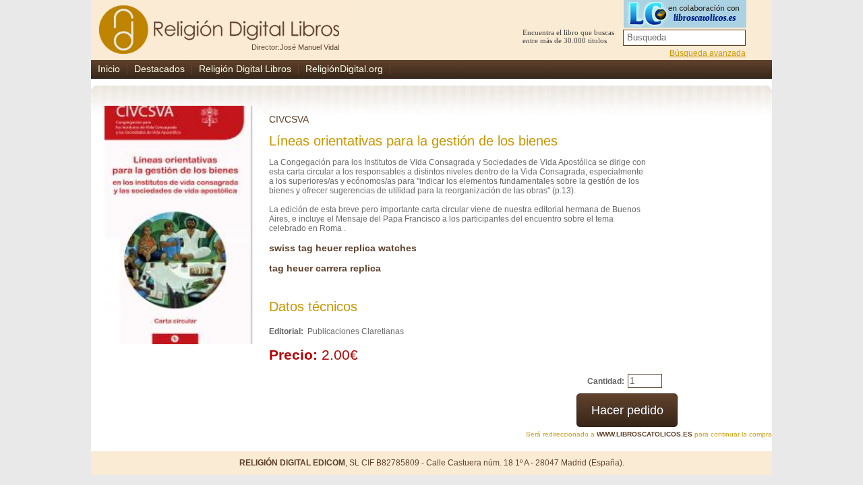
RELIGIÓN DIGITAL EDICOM (292, 462)
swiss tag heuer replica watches (343, 248)
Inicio (109, 68)
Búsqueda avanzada (707, 53)
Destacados (159, 68)
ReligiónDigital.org (344, 68)
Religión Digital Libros (245, 68)
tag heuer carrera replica (325, 268)
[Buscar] (737, 37)
